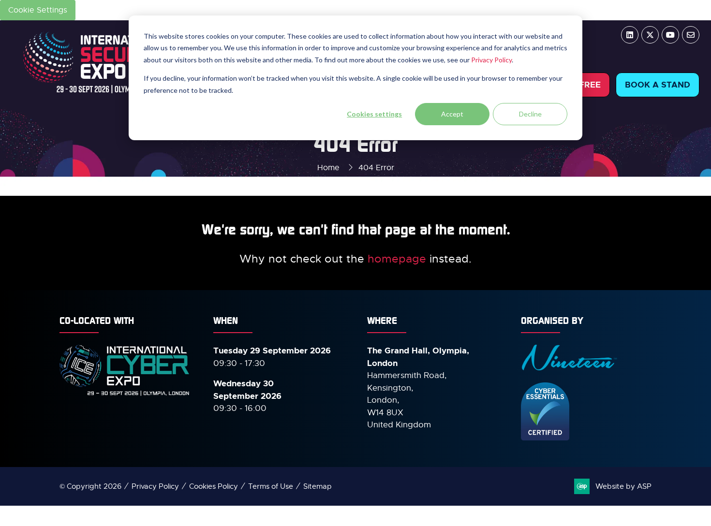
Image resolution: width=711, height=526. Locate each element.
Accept (452, 114)
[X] (650, 35)
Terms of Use (270, 486)
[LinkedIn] (629, 35)
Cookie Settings (37, 10)
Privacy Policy (491, 60)
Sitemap (317, 486)
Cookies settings (374, 114)
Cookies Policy (213, 486)
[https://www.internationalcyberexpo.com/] (124, 395)
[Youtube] (670, 35)
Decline (530, 114)
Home (328, 168)
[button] (657, 85)
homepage (397, 259)
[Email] (690, 35)
